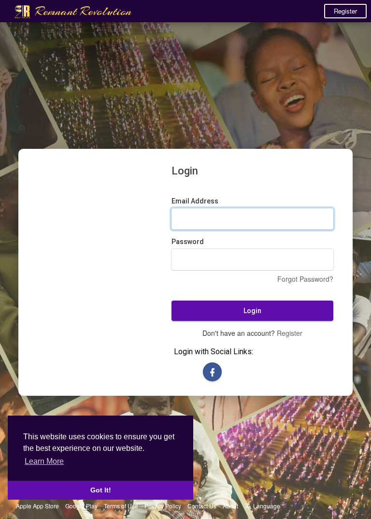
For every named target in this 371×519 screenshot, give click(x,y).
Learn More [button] (44, 461)
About (230, 506)
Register (345, 10)
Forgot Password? (305, 279)
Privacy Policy (162, 506)
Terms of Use (121, 506)
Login (252, 311)
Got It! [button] (100, 490)
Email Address (194, 201)
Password (187, 241)
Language (266, 506)
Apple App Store (37, 506)
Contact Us (201, 506)
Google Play (81, 506)
